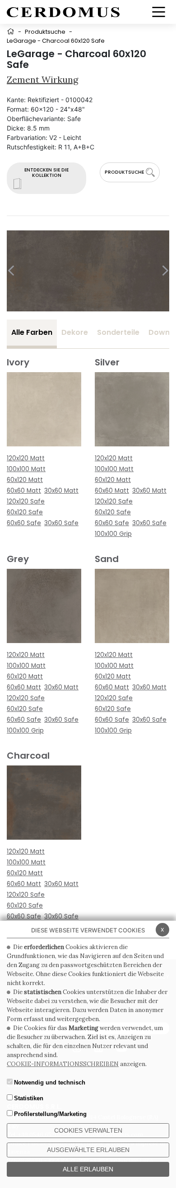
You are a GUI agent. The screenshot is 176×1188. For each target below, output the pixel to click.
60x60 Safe (24, 523)
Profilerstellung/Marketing (50, 1114)
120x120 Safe (26, 501)
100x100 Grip (113, 534)
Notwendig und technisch (49, 1082)
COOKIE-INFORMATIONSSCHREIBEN (63, 1064)
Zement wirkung (42, 79)
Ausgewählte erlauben (88, 1149)
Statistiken (28, 1098)
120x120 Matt (26, 458)
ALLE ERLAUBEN (88, 1169)
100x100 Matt (26, 469)
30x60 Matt (61, 490)
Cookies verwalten (88, 1130)
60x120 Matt (25, 480)
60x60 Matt (24, 490)
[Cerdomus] (63, 11)
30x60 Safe (61, 523)
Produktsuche (45, 31)
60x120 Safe (25, 512)
